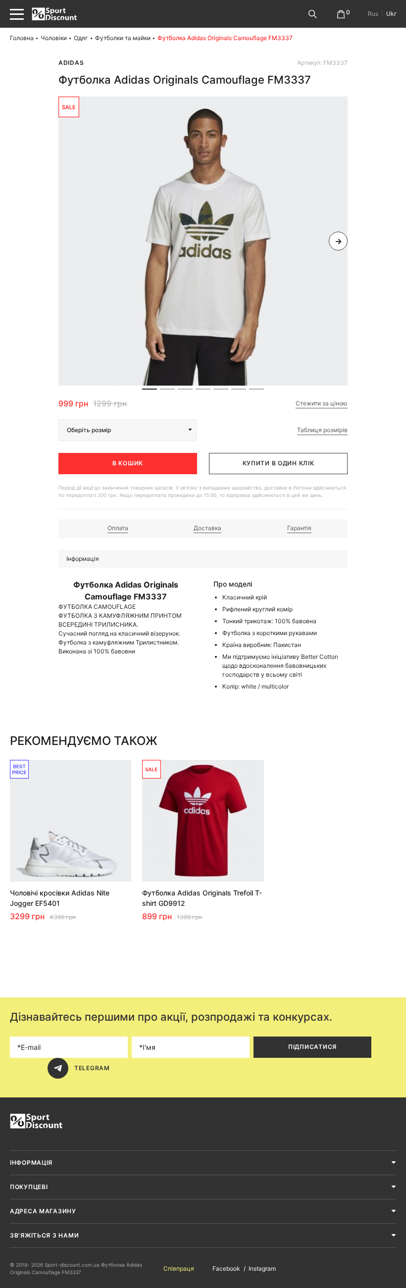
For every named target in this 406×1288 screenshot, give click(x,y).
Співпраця (178, 1268)
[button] (67, 241)
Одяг (81, 38)
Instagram (262, 1268)
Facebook (226, 1268)
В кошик (127, 463)
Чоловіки (54, 38)
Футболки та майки (123, 38)
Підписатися (312, 1046)
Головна (22, 38)
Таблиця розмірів (322, 430)
